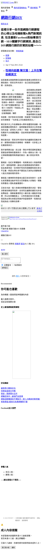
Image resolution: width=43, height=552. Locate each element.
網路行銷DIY (11, 18)
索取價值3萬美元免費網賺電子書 (14, 402)
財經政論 (19, 51)
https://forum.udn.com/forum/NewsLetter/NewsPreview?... (23, 219)
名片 (7, 61)
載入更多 (5, 254)
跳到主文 (4, 24)
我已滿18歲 (5, 547)
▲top (3, 249)
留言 (23, 244)
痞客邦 (17, 244)
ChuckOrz (4, 231)
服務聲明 (25, 520)
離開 (13, 547)
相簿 (7, 55)
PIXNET (10, 518)
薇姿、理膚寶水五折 (9, 394)
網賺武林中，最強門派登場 (12, 396)
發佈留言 (5, 268)
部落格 (8, 58)
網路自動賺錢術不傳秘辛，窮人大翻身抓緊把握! (20, 399)
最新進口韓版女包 (8, 388)
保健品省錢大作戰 (8, 391)
